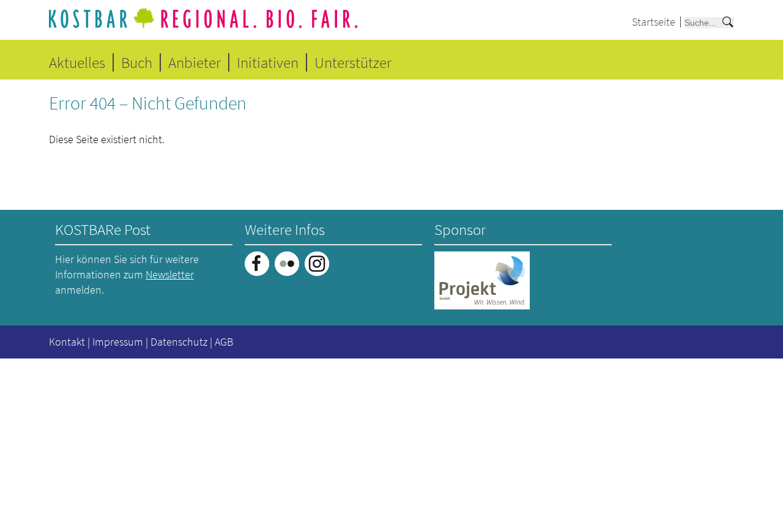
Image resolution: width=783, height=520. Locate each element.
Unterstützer (353, 62)
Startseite (653, 22)
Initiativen (268, 62)
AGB (224, 342)
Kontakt (67, 342)
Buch (136, 62)
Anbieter (194, 62)
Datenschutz (178, 342)
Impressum (117, 342)
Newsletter (170, 274)
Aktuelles (77, 62)
